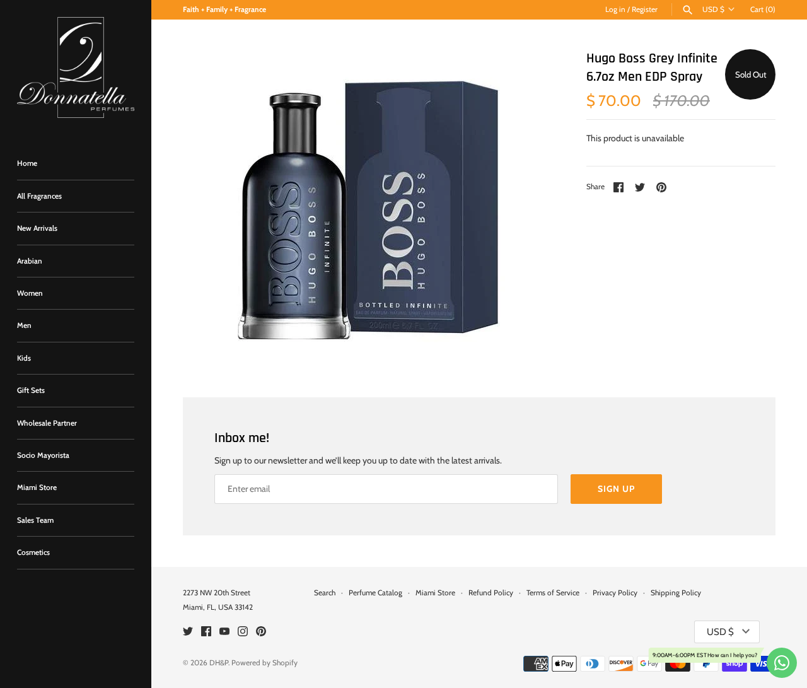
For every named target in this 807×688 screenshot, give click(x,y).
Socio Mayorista (43, 455)
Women (30, 293)
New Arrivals (37, 228)
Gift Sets (31, 390)
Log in (615, 9)
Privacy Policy (615, 592)
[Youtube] (224, 632)
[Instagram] (243, 632)
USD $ (713, 9)
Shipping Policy (676, 592)
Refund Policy (490, 592)
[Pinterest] (261, 632)
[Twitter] (188, 632)
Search (324, 592)
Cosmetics (33, 552)
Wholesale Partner (47, 423)
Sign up (616, 488)
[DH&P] (75, 67)
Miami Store (37, 487)
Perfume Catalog (375, 592)
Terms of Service (552, 592)
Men (24, 325)
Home (27, 163)
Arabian (29, 261)
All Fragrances (39, 196)
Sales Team (35, 520)
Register (645, 9)
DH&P (218, 662)
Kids (24, 358)
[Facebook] (206, 632)
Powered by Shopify (264, 662)
